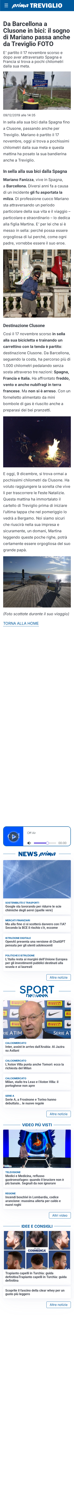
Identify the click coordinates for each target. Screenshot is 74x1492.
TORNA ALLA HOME (21, 623)
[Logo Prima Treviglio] (37, 6)
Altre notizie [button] (58, 977)
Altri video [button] (59, 1215)
